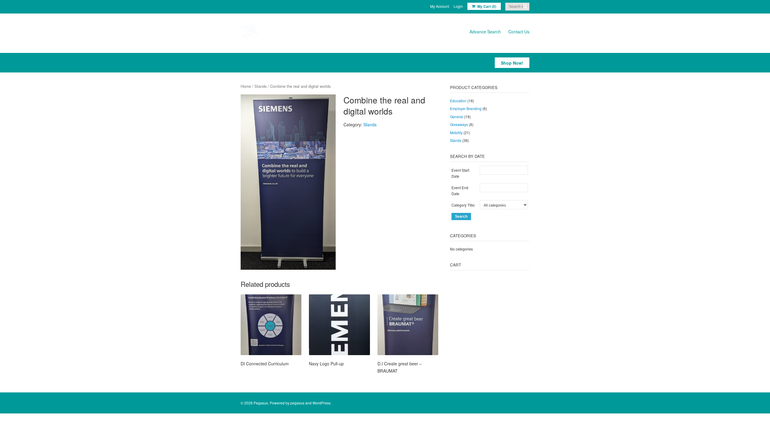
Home (246, 86)
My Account (439, 6)
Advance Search (485, 32)
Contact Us (518, 32)
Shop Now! (512, 63)
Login (458, 6)
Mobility (456, 132)
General (456, 116)
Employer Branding (466, 108)
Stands (260, 86)
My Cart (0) (486, 6)
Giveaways (459, 124)
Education (458, 100)
